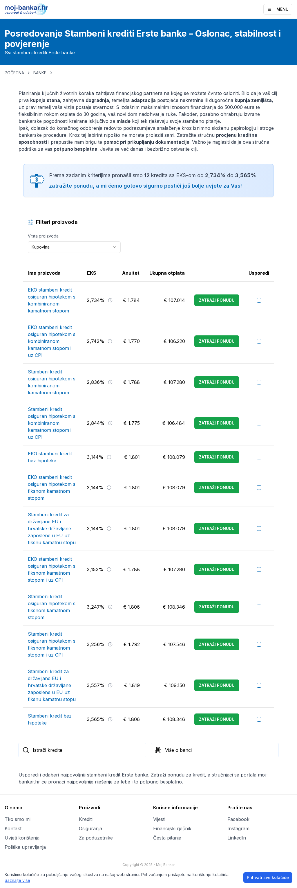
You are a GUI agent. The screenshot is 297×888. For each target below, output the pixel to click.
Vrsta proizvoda (43, 235)
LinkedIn (236, 838)
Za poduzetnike (96, 838)
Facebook (238, 819)
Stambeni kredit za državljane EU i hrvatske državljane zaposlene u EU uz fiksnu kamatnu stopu (52, 528)
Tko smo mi (17, 819)
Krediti (86, 819)
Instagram (238, 828)
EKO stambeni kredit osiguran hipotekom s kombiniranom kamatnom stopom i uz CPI (51, 341)
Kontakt (13, 828)
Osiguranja (90, 828)
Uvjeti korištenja (22, 838)
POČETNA (14, 72)
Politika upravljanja (25, 847)
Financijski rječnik (172, 828)
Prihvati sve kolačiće (268, 877)
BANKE (39, 72)
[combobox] (74, 247)
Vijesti (159, 819)
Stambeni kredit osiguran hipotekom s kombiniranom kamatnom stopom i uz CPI (51, 423)
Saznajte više (17, 880)
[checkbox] (259, 300)
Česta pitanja (167, 838)
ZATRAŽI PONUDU (217, 300)
